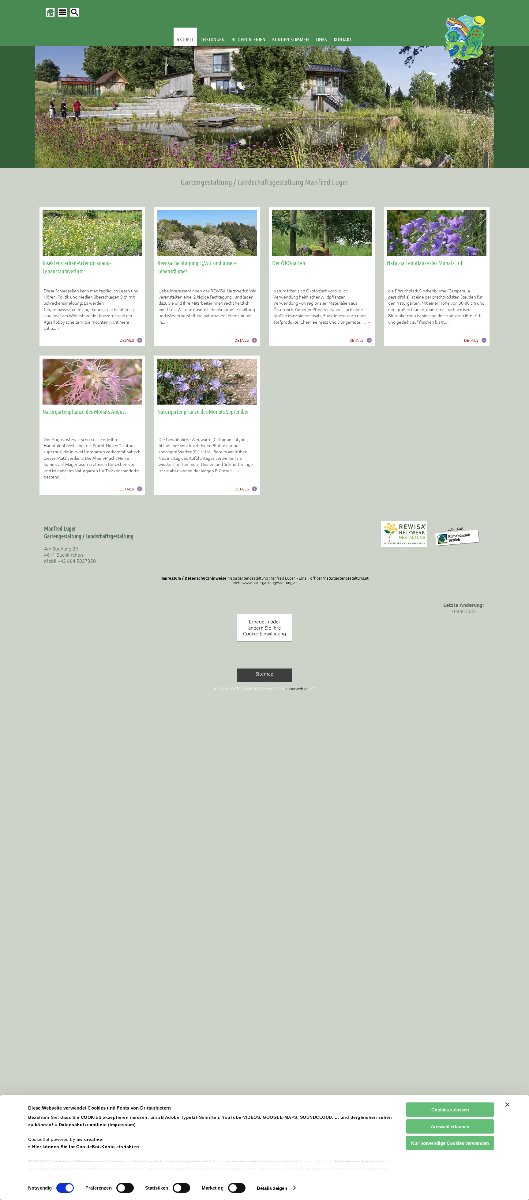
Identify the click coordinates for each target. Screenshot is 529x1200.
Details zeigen (272, 1187)
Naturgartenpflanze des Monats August (84, 411)
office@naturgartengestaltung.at (339, 578)
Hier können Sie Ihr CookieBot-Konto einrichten (85, 1147)
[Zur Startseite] (50, 12)
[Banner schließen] (507, 1105)
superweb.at (297, 689)
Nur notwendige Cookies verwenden (450, 1143)
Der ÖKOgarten (288, 262)
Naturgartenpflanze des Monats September (203, 411)
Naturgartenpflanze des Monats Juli (425, 262)
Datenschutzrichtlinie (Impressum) (97, 1124)
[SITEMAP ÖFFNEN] (62, 12)
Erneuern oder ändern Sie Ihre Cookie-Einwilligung (264, 627)
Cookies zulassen (450, 1109)
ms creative (89, 1139)
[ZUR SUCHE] (74, 12)
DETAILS (127, 340)
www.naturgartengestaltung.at (269, 583)
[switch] (125, 1188)
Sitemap (264, 673)
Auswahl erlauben (450, 1126)
